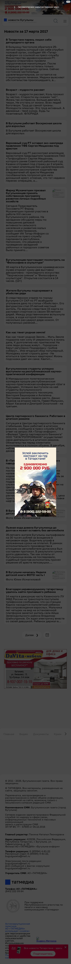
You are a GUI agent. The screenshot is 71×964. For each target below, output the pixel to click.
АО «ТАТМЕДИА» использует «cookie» (17, 929)
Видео (23, 734)
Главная (8, 734)
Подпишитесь (43, 953)
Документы (41, 734)
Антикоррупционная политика (17, 925)
